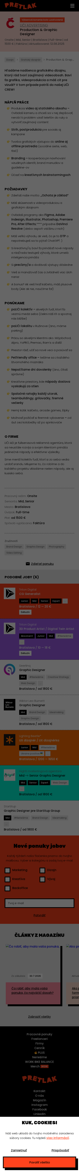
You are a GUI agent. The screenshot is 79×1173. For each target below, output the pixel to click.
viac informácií (57, 1138)
